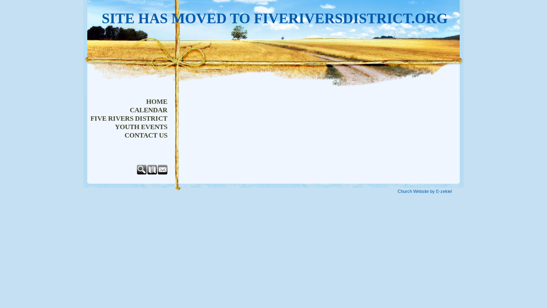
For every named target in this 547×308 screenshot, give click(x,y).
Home (156, 101)
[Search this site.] (142, 173)
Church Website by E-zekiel (425, 191)
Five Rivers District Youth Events (128, 123)
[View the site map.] (152, 173)
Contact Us (146, 135)
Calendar (148, 110)
